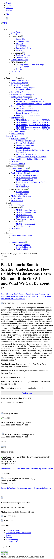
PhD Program (16, 118)
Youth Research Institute (25, 141)
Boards (19, 50)
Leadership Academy (24, 108)
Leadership (20, 39)
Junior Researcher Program (27, 113)
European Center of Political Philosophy (27, 159)
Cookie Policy (11, 542)
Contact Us (15, 71)
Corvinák (9, 8)
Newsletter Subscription (15, 530)
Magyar (9, 14)
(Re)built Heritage (23, 57)
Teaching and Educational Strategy (30, 64)
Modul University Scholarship (28, 175)
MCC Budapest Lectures (26, 210)
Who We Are (16, 32)
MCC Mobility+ (22, 187)
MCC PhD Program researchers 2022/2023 (33, 127)
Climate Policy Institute (25, 143)
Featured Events (17, 205)
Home (3, 294)
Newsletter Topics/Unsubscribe (18, 533)
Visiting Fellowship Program (27, 171)
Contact (9, 10)
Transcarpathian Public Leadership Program (33, 104)
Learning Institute (23, 148)
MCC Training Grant (24, 180)
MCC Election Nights (24, 217)
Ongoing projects (23, 245)
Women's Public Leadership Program (30, 101)
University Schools (23, 90)
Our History (16, 34)
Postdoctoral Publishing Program (24, 94)
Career (8, 535)
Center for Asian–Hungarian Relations (31, 157)
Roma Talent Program (20, 92)
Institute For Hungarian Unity (28, 154)
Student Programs (18, 242)
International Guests (24, 48)
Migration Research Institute (27, 145)
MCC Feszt (15, 228)
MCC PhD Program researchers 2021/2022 (33, 129)
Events (8, 3)
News (8, 5)
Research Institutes (18, 138)
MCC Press (15, 161)
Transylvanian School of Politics (29, 99)
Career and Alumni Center (21, 235)
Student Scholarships (19, 173)
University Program (19, 85)
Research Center (12, 136)
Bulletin (19, 69)
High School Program (19, 83)
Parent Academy (17, 134)
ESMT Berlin (16, 198)
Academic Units (22, 41)
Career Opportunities (19, 60)
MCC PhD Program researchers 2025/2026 (33, 120)
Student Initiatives (23, 249)
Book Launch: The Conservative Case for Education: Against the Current (27, 469)
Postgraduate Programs (20, 106)
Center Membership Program (27, 111)
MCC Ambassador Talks (26, 212)
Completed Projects (24, 247)
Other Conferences (23, 226)
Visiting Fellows (22, 192)
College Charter (22, 67)
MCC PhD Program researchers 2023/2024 (33, 125)
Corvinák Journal (18, 163)
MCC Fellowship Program (26, 178)
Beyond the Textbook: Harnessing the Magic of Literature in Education (26, 488)
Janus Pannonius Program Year (28, 115)
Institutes (19, 43)
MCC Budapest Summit (25, 224)
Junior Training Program (25, 87)
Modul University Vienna (21, 196)
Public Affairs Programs (20, 97)
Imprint (9, 537)
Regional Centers (23, 55)
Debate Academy (18, 131)
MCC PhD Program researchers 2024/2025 (33, 122)
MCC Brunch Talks (24, 214)
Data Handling (12, 539)
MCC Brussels (17, 201)
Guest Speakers (22, 194)
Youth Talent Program (20, 80)
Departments (21, 46)
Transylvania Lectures (25, 219)
